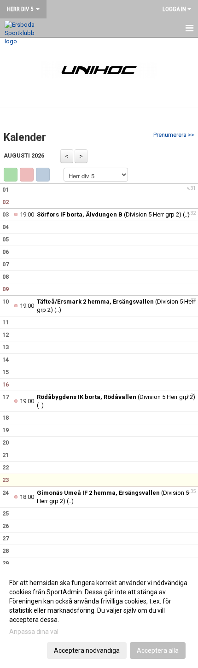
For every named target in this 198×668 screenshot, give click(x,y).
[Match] (27, 175)
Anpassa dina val (33, 631)
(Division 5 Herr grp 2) (109, 214)
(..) (186, 214)
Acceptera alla (158, 650)
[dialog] (99, 616)
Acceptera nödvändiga (87, 650)
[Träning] (10, 175)
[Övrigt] (43, 175)
